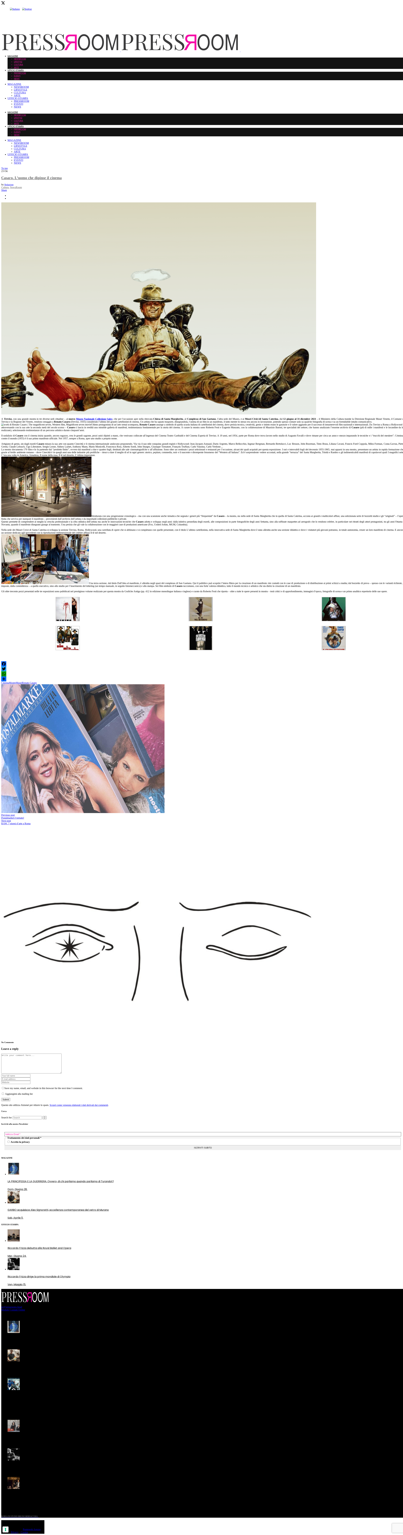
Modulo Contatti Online (13, 1309)
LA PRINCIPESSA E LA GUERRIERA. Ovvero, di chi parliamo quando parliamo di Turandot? (61, 1339)
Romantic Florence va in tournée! (28, 1438)
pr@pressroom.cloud (11, 1307)
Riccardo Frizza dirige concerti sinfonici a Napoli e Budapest (44, 1495)
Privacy (14, 1532)
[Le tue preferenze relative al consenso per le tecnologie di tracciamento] (6, 1529)
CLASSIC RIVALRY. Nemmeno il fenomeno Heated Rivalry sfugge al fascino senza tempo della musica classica (56, 1398)
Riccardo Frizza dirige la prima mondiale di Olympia (39, 1467)
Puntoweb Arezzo (32, 1529)
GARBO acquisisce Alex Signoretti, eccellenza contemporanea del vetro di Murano (58, 1368)
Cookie (24, 1532)
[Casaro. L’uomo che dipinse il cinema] (158, 413)
